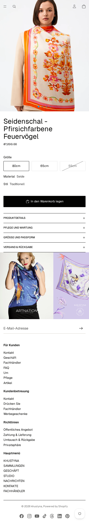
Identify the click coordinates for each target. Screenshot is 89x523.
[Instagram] (29, 516)
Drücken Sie (11, 404)
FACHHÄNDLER (14, 491)
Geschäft (9, 358)
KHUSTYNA (11, 461)
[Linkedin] (59, 516)
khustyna (36, 506)
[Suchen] (14, 6)
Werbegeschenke (15, 414)
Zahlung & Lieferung (17, 435)
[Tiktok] (44, 516)
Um (5, 373)
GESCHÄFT (11, 471)
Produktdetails (14, 218)
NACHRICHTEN (13, 481)
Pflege (8, 378)
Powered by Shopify (55, 506)
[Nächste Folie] (81, 286)
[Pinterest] (67, 516)
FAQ (6, 368)
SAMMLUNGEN (13, 466)
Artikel (7, 383)
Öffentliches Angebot (18, 430)
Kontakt (8, 353)
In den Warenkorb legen (47, 201)
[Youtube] (37, 516)
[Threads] (52, 516)
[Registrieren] (81, 328)
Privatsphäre (12, 445)
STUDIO (8, 476)
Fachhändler (12, 363)
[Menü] (5, 6)
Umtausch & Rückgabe (19, 440)
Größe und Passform (19, 237)
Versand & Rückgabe (18, 247)
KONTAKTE (10, 486)
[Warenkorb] (84, 6)
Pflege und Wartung (18, 227)
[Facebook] (21, 516)
